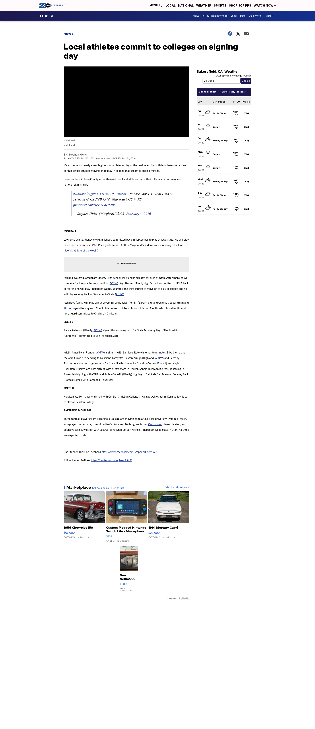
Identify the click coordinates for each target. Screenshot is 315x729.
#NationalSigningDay (88, 193)
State (243, 16)
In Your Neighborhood (215, 16)
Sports (220, 5)
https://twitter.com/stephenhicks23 (111, 460)
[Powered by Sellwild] (184, 598)
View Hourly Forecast (233, 92)
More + (269, 16)
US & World (255, 16)
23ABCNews (47, 16)
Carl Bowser (155, 424)
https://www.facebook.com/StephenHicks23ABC (130, 452)
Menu (154, 5)
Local (171, 5)
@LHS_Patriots (116, 193)
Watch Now (264, 5)
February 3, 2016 (138, 213)
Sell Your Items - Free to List (108, 488)
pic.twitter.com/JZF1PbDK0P (94, 204)
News (196, 16)
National (186, 5)
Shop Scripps (240, 5)
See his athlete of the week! (81, 250)
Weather (203, 5)
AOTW (113, 283)
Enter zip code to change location (233, 75)
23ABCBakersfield (42, 16)
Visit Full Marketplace (177, 487)
